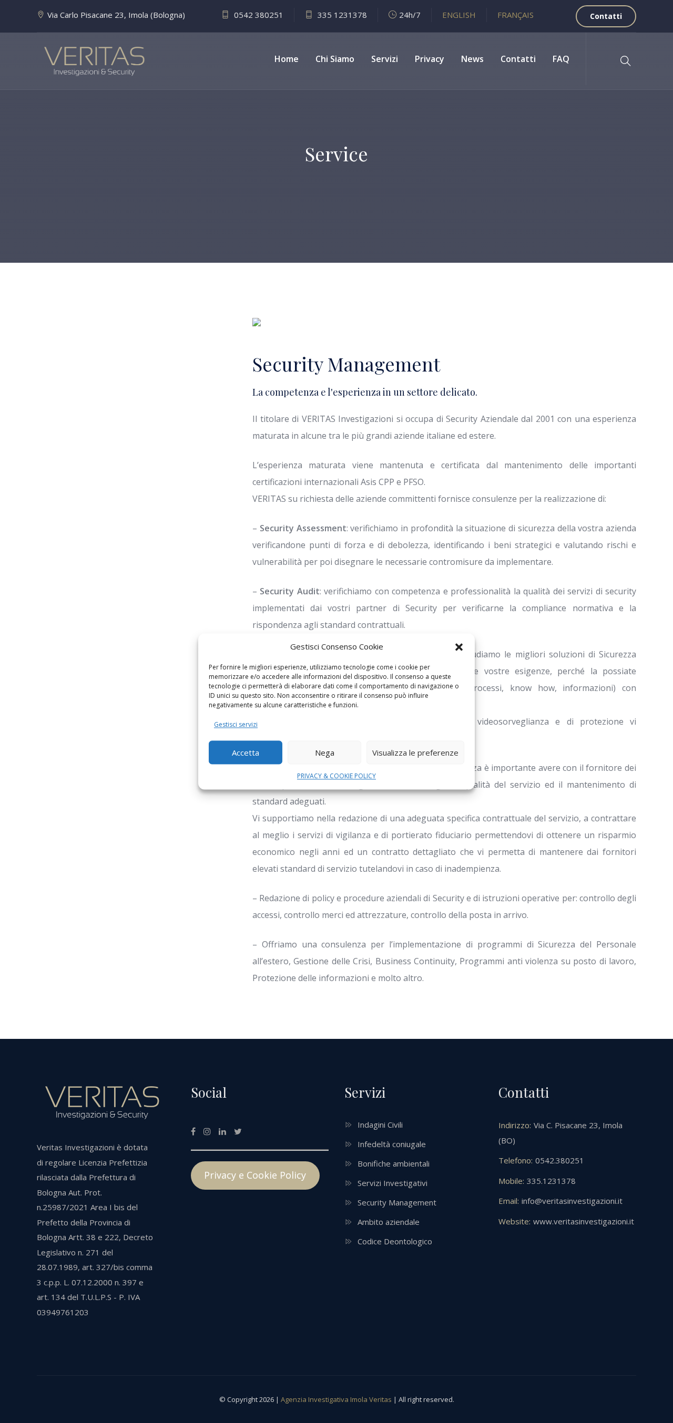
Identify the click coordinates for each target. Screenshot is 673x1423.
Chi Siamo (334, 59)
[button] (459, 647)
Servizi (384, 59)
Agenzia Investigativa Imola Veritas (336, 1399)
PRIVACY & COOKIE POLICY (336, 776)
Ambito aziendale (389, 1221)
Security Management (397, 1202)
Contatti (606, 16)
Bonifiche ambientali (394, 1163)
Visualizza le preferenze (415, 752)
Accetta (245, 752)
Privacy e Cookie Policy (255, 1175)
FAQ (561, 59)
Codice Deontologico (395, 1241)
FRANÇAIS (515, 14)
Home (286, 59)
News (472, 59)
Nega (324, 752)
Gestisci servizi (236, 724)
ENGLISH (459, 14)
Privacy (429, 59)
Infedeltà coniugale (392, 1144)
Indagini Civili (380, 1124)
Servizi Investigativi (392, 1183)
